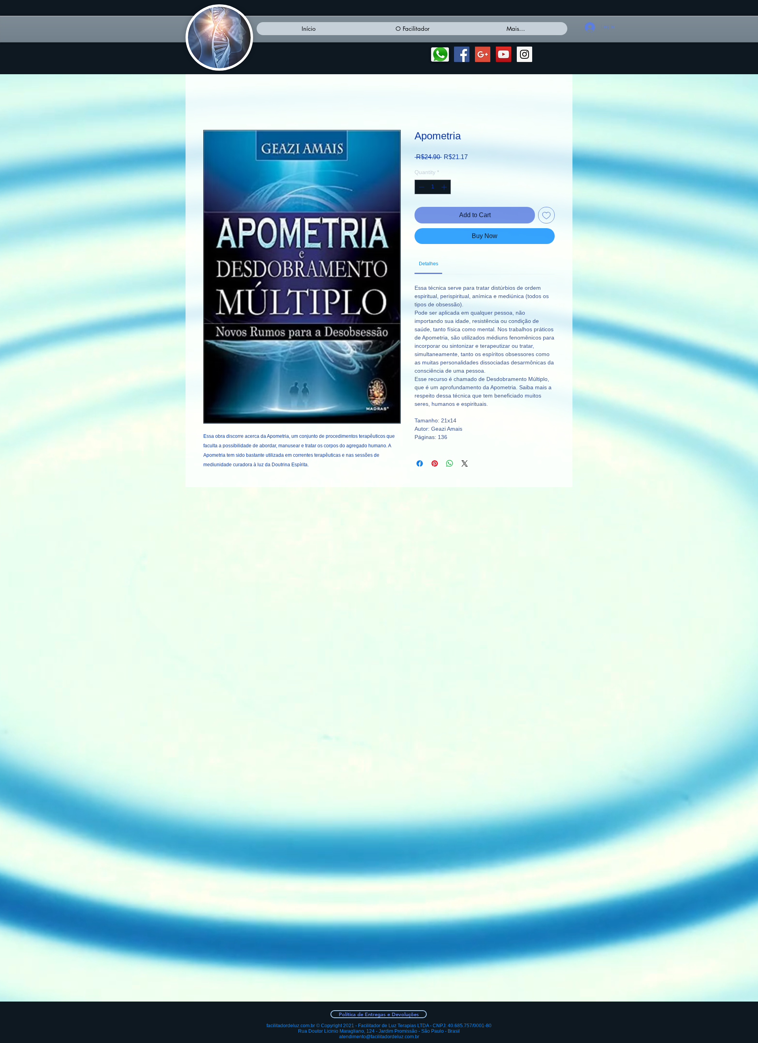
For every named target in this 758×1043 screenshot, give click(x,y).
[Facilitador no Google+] (482, 54)
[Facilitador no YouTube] (503, 54)
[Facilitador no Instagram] (524, 54)
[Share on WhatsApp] (449, 464)
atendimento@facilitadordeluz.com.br (379, 1036)
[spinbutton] (433, 188)
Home (211, 102)
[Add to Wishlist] (546, 216)
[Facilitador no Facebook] (461, 54)
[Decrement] (421, 188)
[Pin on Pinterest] (434, 464)
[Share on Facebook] (419, 464)
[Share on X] (464, 464)
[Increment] (445, 188)
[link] (428, 265)
